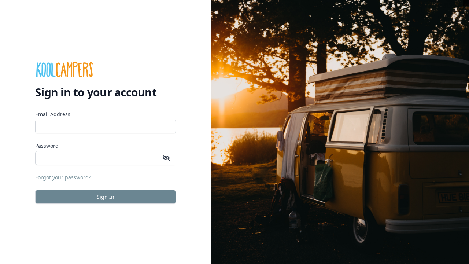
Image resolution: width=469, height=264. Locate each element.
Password (47, 145)
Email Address (52, 114)
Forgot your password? (63, 177)
